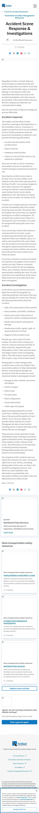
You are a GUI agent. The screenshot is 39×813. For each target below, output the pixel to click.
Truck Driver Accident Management (16, 11)
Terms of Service (22, 797)
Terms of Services (19, 763)
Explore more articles (19, 688)
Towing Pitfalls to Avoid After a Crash (19, 575)
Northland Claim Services (14, 666)
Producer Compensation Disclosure (20, 771)
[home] (7, 5)
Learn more (8, 532)
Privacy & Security (19, 755)
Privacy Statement (27, 799)
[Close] (36, 791)
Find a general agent (19, 722)
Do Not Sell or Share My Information (19, 759)
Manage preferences (19, 809)
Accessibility (20, 767)
